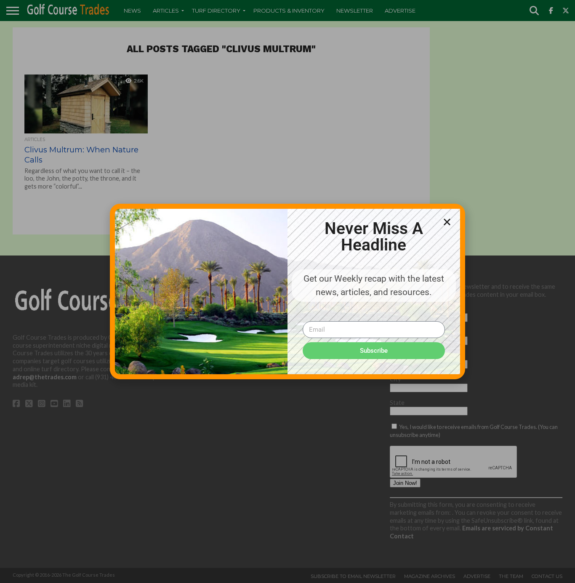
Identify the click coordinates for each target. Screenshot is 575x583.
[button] (447, 221)
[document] (287, 291)
